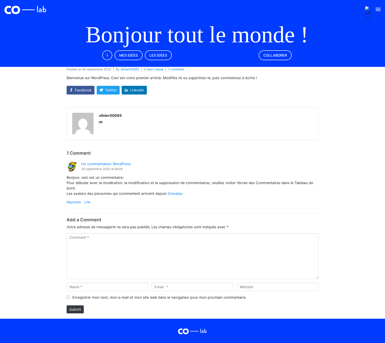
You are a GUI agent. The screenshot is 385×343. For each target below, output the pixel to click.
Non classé (155, 69)
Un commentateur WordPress (106, 164)
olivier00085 (130, 69)
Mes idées (128, 55)
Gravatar (175, 193)
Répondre (74, 202)
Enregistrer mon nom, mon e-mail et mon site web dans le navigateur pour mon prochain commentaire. (159, 297)
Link (87, 202)
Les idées (158, 55)
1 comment (176, 69)
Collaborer (275, 55)
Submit (75, 309)
